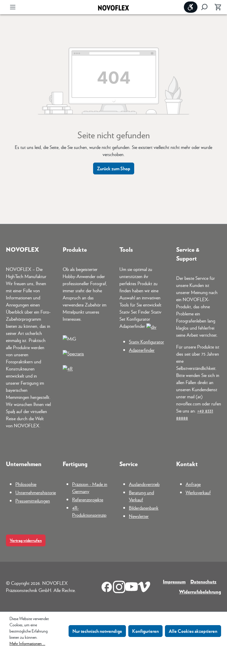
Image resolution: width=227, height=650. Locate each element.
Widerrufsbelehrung (200, 591)
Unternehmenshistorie (35, 492)
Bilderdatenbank (143, 507)
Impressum (174, 581)
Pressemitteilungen (32, 500)
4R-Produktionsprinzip (89, 511)
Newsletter (139, 516)
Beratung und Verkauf (141, 496)
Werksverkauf (198, 492)
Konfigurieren (145, 630)
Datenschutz (203, 581)
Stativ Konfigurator (146, 341)
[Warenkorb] (216, 7)
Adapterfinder (142, 349)
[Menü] (13, 7)
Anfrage (193, 484)
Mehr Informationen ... (27, 643)
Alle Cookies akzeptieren (193, 630)
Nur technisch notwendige (97, 630)
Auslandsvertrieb (144, 484)
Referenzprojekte (87, 499)
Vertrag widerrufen (26, 540)
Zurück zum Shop (113, 168)
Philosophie (25, 484)
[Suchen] (204, 7)
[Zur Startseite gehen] (113, 7)
